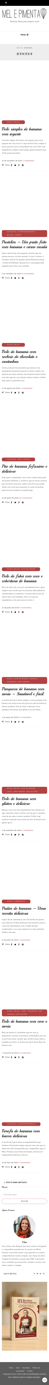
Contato (30, 1371)
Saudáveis (12, 682)
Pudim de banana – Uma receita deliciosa (24, 911)
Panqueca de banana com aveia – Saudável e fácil (23, 691)
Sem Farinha (24, 682)
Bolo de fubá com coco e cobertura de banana (22, 578)
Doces (10, 122)
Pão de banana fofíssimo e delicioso (24, 468)
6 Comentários (26, 388)
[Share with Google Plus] (19, 165)
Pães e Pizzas (23, 459)
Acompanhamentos (26, 232)
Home (11, 1368)
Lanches (33, 679)
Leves (9, 792)
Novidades (26, 1368)
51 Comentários (25, 1053)
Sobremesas (19, 901)
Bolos (17, 122)
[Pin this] (23, 165)
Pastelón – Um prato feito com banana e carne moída (24, 244)
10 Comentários (25, 717)
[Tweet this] (15, 165)
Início (20, 48)
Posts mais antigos (16, 1182)
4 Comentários (25, 607)
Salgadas (11, 232)
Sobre (18, 1368)
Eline (24, 1242)
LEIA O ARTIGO (10, 1273)
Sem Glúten (32, 792)
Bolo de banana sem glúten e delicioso (19, 801)
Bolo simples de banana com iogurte (21, 131)
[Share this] (11, 165)
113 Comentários (25, 498)
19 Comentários (28, 273)
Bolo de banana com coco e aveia (24, 1023)
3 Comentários (28, 160)
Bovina (10, 235)
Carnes (18, 235)
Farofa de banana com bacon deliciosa (21, 1133)
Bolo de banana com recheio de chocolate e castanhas (19, 356)
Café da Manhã (28, 569)
